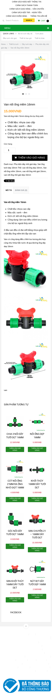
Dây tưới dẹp (27, 44)
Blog (32, 634)
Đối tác (32, 660)
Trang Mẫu (42, 671)
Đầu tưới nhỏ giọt (10, 38)
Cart (44, 21)
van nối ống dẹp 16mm (32, 168)
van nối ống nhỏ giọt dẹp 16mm (17, 175)
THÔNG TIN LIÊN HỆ (38, 16)
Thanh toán (24, 667)
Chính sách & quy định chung (26, 642)
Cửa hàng (10, 660)
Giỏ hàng (41, 660)
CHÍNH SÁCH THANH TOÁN (26, 5)
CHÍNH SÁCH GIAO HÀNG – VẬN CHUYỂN (26, 9)
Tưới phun (39, 34)
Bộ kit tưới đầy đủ (25, 34)
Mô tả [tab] (9, 190)
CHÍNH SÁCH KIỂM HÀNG (16, 16)
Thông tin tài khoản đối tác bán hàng (20, 671)
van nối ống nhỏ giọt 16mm (34, 171)
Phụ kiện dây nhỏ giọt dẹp (25, 164)
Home (3, 44)
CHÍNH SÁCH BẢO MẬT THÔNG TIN (26, 2)
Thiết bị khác (40, 38)
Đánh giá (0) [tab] (21, 190)
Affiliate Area (22, 634)
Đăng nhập (22, 660)
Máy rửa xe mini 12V (13, 664)
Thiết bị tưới (14, 44)
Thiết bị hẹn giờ (26, 38)
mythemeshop (30, 631)
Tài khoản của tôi (10, 667)
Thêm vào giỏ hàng (31, 157)
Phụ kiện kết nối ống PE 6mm (35, 664)
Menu (7, 28)
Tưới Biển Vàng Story (26, 674)
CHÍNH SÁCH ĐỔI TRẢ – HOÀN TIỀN (26, 12)
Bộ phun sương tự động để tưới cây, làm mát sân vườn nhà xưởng (26, 638)
